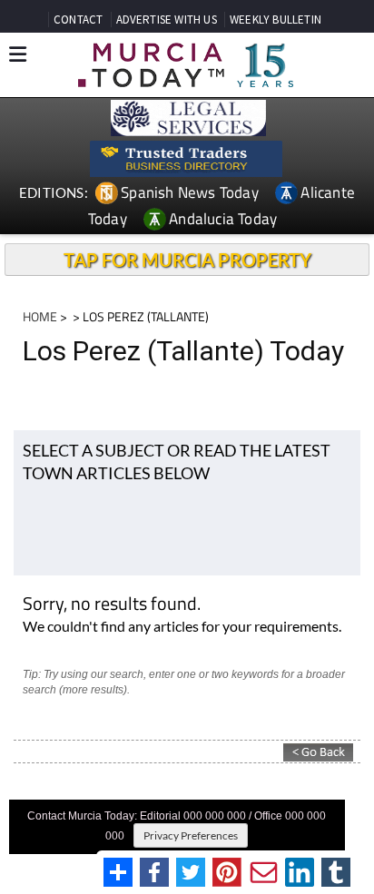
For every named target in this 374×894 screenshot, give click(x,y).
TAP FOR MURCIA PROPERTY (187, 259)
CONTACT (78, 19)
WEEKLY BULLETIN (275, 19)
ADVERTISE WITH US (166, 19)
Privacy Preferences (190, 835)
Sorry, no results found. (112, 605)
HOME (40, 316)
